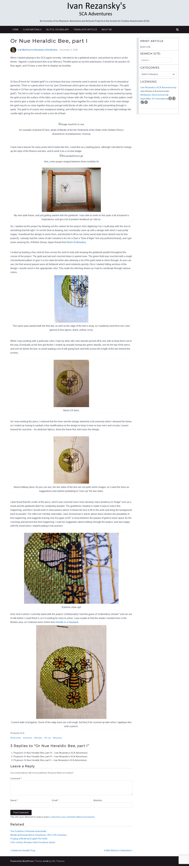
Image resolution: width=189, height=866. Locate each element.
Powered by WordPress (22, 861)
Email (55, 800)
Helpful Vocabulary (57, 29)
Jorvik (46, 861)
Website (97, 800)
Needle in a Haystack (67, 622)
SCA (22, 733)
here (47, 85)
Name (14, 800)
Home (15, 29)
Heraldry (38, 738)
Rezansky (58, 738)
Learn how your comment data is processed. (72, 817)
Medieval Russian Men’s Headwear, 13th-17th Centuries (38, 835)
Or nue (48, 738)
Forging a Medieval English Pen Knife (29, 838)
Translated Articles (85, 29)
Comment (16, 778)
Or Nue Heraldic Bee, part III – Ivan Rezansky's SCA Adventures (55, 756)
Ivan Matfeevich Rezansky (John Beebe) (37, 49)
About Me (106, 29)
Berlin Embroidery (76, 242)
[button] (177, 29)
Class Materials (32, 29)
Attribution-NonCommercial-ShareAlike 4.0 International (154, 97)
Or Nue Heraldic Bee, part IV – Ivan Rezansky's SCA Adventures (56, 752)
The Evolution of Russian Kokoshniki (28, 831)
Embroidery (16, 738)
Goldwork (28, 738)
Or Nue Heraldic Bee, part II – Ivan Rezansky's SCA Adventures (55, 760)
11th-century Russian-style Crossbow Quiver (32, 842)
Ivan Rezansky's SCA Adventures (156, 87)
